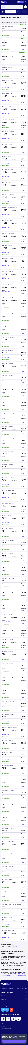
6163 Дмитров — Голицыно (8, 337)
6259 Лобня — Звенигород (8, 790)
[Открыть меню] (26, 2)
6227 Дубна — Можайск (7, 614)
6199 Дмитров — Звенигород (8, 438)
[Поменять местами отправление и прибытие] (25, 6)
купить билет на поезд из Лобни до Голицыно (13, 974)
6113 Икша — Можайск (7, 67)
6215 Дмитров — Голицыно (8, 540)
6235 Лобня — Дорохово (7, 663)
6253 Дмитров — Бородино (8, 752)
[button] (3, 1010)
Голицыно (23, 31)
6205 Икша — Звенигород (8, 477)
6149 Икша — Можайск (7, 245)
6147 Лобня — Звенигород (8, 233)
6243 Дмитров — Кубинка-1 (8, 688)
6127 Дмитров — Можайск (8, 131)
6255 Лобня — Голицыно (7, 765)
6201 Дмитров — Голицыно (8, 451)
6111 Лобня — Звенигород (7, 54)
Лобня (3, 31)
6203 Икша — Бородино (7, 464)
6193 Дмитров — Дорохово (8, 400)
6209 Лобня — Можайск (7, 503)
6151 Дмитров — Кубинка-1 (8, 258)
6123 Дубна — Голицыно (7, 106)
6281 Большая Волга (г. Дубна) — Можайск (11, 904)
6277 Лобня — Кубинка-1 (7, 879)
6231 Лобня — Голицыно (7, 639)
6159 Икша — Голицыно (7, 311)
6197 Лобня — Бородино (7, 426)
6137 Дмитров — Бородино (8, 194)
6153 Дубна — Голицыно (7, 271)
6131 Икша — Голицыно (7, 156)
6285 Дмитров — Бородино (8, 930)
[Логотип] (4, 2)
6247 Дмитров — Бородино (8, 714)
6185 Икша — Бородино (7, 350)
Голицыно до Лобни (20, 975)
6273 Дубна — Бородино (7, 853)
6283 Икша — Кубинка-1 (7, 917)
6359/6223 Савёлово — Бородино (9, 590)
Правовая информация (6, 1028)
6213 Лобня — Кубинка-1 (7, 528)
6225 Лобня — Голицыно (7, 603)
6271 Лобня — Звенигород (8, 841)
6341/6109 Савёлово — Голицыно (9, 40)
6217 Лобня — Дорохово (7, 553)
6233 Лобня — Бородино (7, 651)
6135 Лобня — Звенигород (8, 182)
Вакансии (3, 1025)
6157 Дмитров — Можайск (8, 297)
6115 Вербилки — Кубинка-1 (8, 80)
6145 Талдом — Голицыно (7, 220)
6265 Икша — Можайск (7, 815)
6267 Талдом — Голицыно (8, 828)
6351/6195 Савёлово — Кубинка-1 (9, 413)
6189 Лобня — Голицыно (7, 375)
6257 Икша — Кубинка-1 (7, 777)
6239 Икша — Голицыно (7, 674)
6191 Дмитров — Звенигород (8, 386)
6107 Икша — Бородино (7, 26)
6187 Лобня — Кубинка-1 (7, 363)
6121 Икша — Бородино (7, 93)
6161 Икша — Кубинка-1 (7, 324)
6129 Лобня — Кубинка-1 (7, 144)
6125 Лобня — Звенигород (8, 119)
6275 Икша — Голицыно (7, 866)
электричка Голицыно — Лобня (9, 947)
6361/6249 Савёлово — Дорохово (9, 727)
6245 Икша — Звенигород (8, 701)
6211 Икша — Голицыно (7, 515)
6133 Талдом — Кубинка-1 (7, 169)
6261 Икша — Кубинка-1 (7, 802)
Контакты (3, 1026)
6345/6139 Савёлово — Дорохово (9, 207)
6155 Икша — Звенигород (8, 284)
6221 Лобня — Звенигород (8, 578)
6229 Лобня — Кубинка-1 (7, 627)
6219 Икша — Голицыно (7, 565)
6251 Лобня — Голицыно (7, 740)
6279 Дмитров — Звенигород (8, 891)
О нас (2, 1023)
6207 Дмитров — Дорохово (8, 490)
